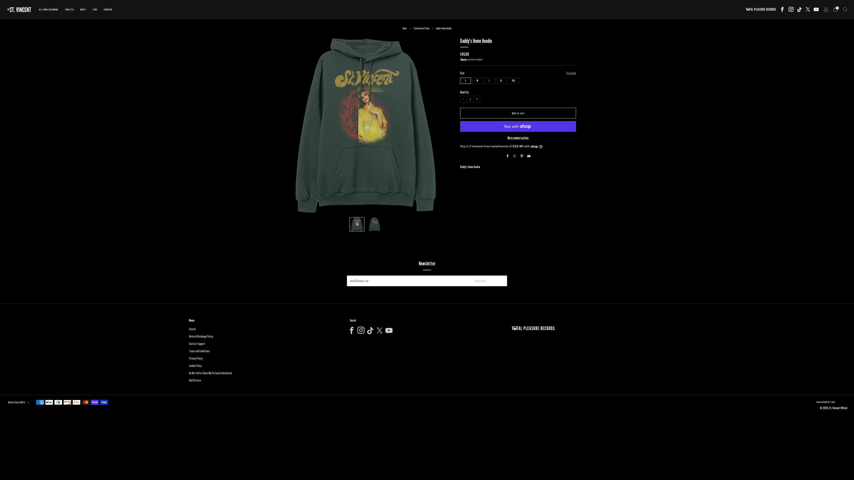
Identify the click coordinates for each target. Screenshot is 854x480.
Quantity (464, 92)
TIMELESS (69, 9)
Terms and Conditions (199, 351)
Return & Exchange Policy (201, 336)
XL (501, 80)
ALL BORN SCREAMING (48, 9)
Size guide (571, 73)
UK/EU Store (195, 380)
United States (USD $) (16, 402)
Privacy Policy (196, 358)
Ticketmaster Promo (421, 28)
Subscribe (480, 281)
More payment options (518, 138)
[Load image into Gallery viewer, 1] (357, 224)
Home (405, 28)
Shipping (463, 59)
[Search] (845, 9)
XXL (513, 80)
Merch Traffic (830, 402)
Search (192, 329)
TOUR (94, 9)
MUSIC (83, 9)
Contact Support (197, 344)
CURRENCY (108, 9)
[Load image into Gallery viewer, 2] (374, 224)
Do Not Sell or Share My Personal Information (210, 373)
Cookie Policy (195, 366)
